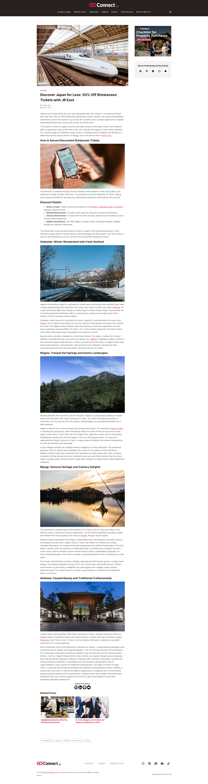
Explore (105, 12)
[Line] (84, 687)
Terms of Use (166, 774)
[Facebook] (76, 687)
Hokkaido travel (47, 740)
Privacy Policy (156, 774)
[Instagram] (143, 763)
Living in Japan (64, 12)
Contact (89, 763)
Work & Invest (80, 12)
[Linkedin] (80, 687)
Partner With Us (143, 12)
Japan (58, 740)
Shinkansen (76, 740)
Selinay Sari (46, 105)
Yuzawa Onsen (116, 428)
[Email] (89, 687)
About (102, 763)
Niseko (43, 323)
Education (94, 12)
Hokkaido (116, 307)
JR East (67, 740)
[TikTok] (168, 763)
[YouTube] (162, 763)
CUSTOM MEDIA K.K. (49, 772)
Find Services (127, 12)
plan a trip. (107, 135)
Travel (87, 740)
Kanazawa (44, 640)
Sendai (84, 535)
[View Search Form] (170, 12)
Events (115, 12)
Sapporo (93, 339)
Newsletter (117, 763)
